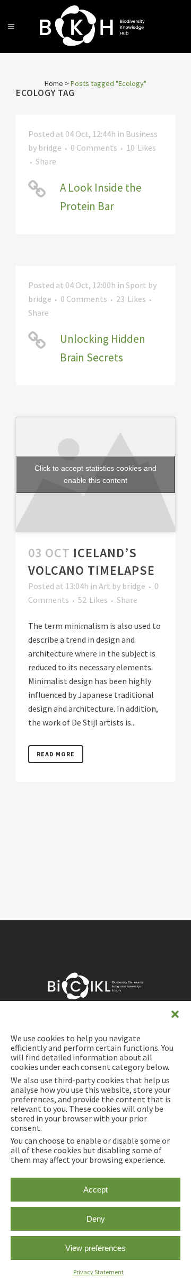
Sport (136, 285)
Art (104, 586)
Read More (56, 754)
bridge (50, 147)
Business (142, 133)
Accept (95, 1189)
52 (93, 599)
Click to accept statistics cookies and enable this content (95, 474)
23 (131, 299)
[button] (175, 1014)
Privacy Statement (98, 1272)
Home (54, 83)
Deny (95, 1218)
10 (141, 147)
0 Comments (94, 147)
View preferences (95, 1248)
